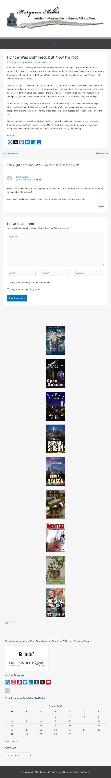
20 (12, 730)
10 (70, 721)
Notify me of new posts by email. (25, 289)
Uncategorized (26, 62)
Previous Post (10, 153)
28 (26, 734)
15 (41, 725)
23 (55, 730)
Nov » (14, 741)
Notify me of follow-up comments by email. (30, 282)
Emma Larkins (22, 177)
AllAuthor (41, 698)
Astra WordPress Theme (78, 772)
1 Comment (12, 62)
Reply (101, 206)
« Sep (7, 741)
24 (70, 730)
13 (12, 725)
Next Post (102, 153)
